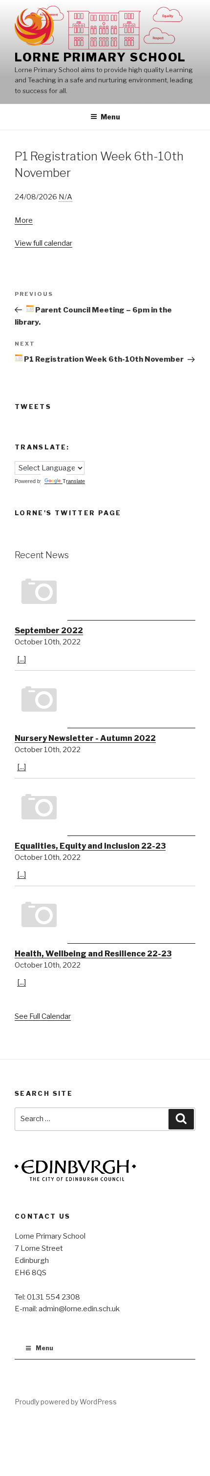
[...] (21, 659)
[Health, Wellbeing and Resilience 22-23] (105, 917)
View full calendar (43, 243)
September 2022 (49, 630)
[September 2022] (105, 594)
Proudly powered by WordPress (66, 1402)
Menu (110, 117)
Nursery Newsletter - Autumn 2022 (85, 738)
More (24, 220)
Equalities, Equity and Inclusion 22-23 (90, 846)
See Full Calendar (43, 1016)
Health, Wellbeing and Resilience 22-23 (93, 953)
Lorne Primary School (100, 57)
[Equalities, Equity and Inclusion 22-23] (105, 809)
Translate (74, 481)
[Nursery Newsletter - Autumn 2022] (105, 702)
